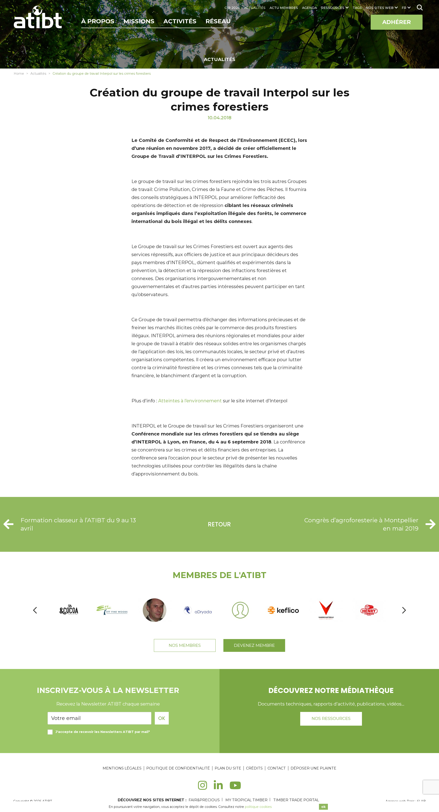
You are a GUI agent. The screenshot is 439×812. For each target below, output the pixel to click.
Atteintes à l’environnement (190, 400)
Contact (277, 768)
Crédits (254, 768)
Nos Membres (185, 645)
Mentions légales (122, 768)
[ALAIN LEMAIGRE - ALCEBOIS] (241, 610)
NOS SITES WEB (379, 8)
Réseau (218, 21)
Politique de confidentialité (178, 768)
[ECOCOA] (69, 610)
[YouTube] (235, 788)
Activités (179, 21)
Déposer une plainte (313, 768)
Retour (219, 524)
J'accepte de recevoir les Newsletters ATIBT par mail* (103, 732)
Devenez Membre (254, 645)
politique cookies (258, 807)
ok (323, 807)
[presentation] (35, 610)
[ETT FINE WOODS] (112, 610)
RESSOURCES (332, 8)
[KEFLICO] (284, 610)
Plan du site (228, 768)
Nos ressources (331, 718)
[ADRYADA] (198, 610)
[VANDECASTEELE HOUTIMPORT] (326, 610)
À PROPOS (97, 21)
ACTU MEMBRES (284, 8)
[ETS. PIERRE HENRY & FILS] (369, 610)
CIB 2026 (232, 8)
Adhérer (396, 22)
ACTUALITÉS (254, 8)
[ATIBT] (38, 17)
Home (19, 74)
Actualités (38, 74)
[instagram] (202, 788)
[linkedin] (218, 788)
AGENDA (309, 8)
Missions (138, 21)
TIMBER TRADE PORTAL (296, 800)
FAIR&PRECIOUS (204, 800)
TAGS (357, 8)
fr (404, 8)
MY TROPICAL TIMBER (246, 800)
